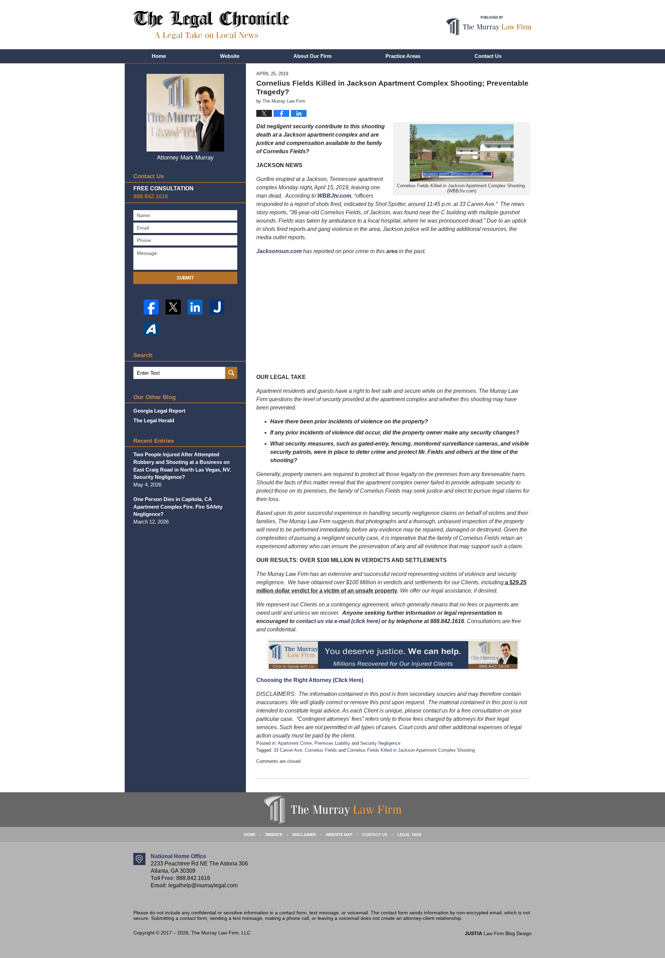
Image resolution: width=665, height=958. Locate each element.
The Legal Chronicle (211, 25)
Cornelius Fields (321, 750)
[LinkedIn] (195, 307)
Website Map (339, 834)
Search (231, 373)
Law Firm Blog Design (498, 933)
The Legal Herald (153, 420)
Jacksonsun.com (279, 251)
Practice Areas (402, 56)
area (392, 251)
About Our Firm (312, 56)
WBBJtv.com (334, 196)
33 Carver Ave (288, 750)
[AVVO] (151, 328)
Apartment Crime (295, 743)
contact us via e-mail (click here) (338, 621)
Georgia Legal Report (159, 411)
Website (229, 56)
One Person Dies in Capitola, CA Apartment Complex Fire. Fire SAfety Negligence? (177, 506)
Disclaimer (304, 834)
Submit (185, 278)
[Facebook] (151, 307)
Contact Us (488, 56)
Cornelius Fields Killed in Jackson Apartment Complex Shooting (411, 750)
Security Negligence (380, 743)
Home (159, 56)
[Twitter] (173, 307)
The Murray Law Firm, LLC (220, 932)
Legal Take (409, 834)
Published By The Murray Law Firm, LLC (489, 26)
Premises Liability (332, 743)
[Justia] (217, 307)
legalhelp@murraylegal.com (203, 885)
